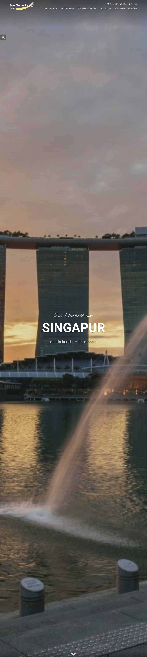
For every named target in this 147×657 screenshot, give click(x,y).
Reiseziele (51, 8)
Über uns (133, 4)
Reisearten (67, 8)
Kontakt (124, 4)
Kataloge (105, 8)
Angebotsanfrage (125, 8)
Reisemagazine (87, 8)
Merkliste (113, 4)
